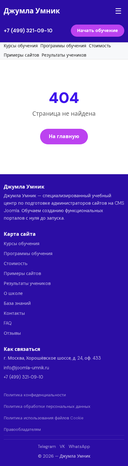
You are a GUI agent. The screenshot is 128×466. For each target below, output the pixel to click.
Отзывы (12, 333)
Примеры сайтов (21, 55)
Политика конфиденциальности (35, 395)
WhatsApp (79, 446)
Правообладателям (22, 429)
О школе (13, 293)
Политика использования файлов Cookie (44, 418)
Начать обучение (97, 30)
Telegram (47, 446)
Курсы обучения (21, 46)
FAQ (8, 323)
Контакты (14, 313)
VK (62, 446)
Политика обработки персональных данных (47, 406)
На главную (64, 136)
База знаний (17, 303)
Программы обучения (63, 46)
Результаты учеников (64, 55)
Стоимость (100, 46)
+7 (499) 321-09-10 (28, 30)
